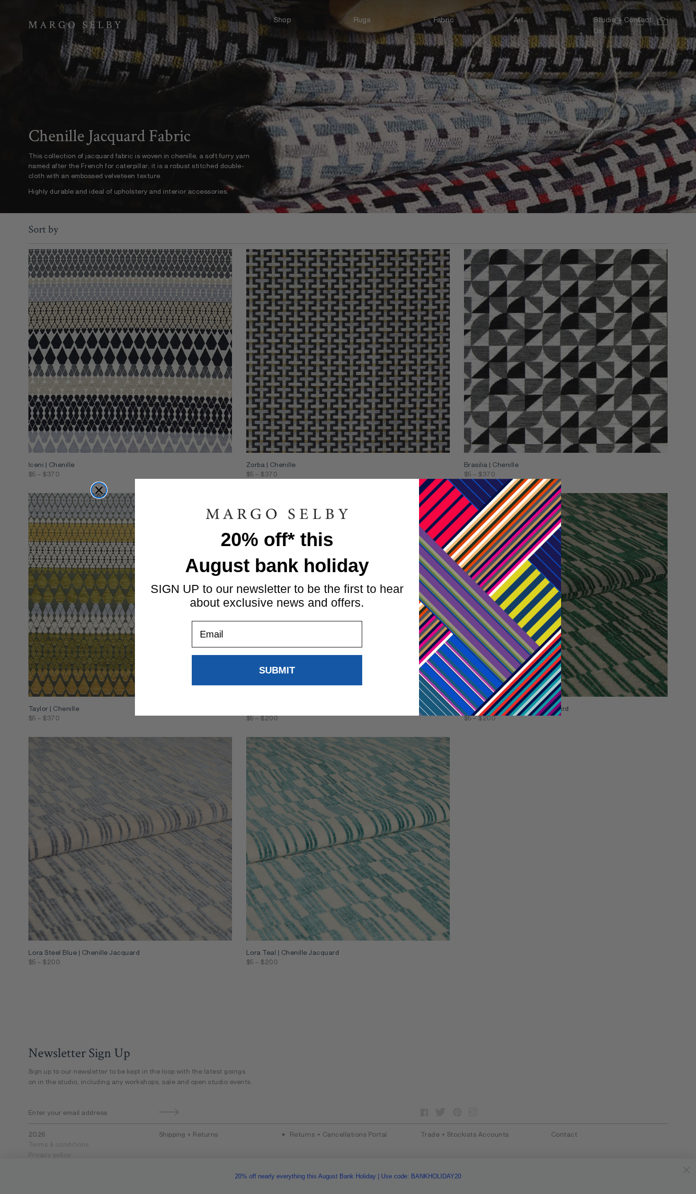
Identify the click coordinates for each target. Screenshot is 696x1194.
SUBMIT (277, 670)
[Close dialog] (99, 490)
